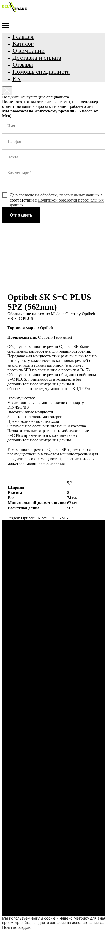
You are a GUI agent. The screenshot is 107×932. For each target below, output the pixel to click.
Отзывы (22, 64)
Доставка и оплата (36, 57)
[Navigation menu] (5, 25)
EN (16, 78)
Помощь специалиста (41, 71)
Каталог (23, 43)
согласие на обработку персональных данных (59, 195)
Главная (23, 36)
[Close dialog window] (7, 90)
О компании (28, 50)
